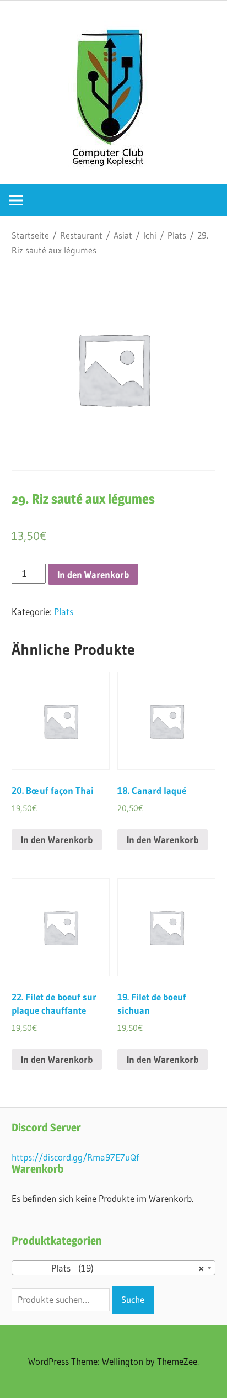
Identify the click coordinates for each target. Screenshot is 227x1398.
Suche (132, 1299)
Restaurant (81, 235)
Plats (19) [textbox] (110, 1268)
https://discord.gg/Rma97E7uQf (75, 1157)
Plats (176, 235)
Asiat (123, 235)
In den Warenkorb (93, 574)
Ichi (149, 235)
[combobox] (113, 1267)
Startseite (30, 235)
